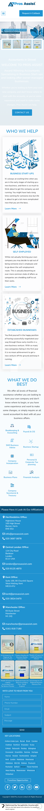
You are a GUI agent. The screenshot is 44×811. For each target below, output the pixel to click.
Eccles (32, 745)
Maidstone (20, 759)
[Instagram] (29, 787)
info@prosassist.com (17, 534)
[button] (3, 13)
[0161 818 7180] (3, 628)
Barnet (22, 741)
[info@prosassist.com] (3, 534)
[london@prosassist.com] (3, 564)
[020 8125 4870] (3, 568)
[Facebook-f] (7, 787)
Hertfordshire (24, 756)
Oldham (24, 763)
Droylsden (24, 745)
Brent (28, 741)
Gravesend (9, 752)
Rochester (9, 767)
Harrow (8, 756)
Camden (35, 741)
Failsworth (16, 748)
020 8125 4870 (14, 568)
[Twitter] (14, 787)
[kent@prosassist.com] (3, 594)
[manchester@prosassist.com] (3, 624)
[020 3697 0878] (3, 538)
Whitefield (9, 774)
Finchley (24, 748)
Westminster (21, 770)
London (12, 759)
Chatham (9, 745)
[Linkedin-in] (22, 787)
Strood (23, 767)
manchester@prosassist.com (21, 624)
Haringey (35, 752)
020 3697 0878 (14, 538)
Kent (7, 759)
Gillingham (32, 748)
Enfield (8, 748)
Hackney (27, 752)
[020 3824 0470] (3, 598)
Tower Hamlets (32, 767)
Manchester (30, 759)
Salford (16, 767)
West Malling (10, 770)
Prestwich (31, 763)
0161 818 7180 (14, 628)
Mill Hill (17, 763)
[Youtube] (36, 787)
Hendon (15, 756)
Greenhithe (19, 752)
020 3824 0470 (14, 598)
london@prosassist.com (19, 564)
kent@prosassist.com (17, 594)
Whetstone (31, 770)
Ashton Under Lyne (12, 741)
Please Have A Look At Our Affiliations (22, 509)
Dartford (16, 745)
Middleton (9, 763)
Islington (33, 756)
